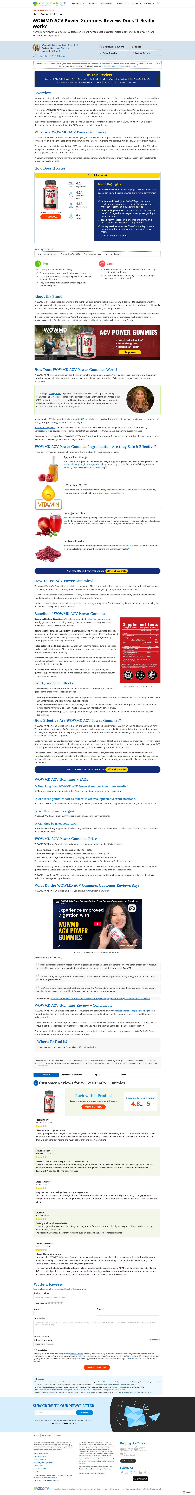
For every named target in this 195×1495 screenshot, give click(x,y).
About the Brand (91, 79)
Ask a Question (110, 53)
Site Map (37, 1472)
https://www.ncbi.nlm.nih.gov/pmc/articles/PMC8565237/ (136, 1392)
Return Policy (38, 1466)
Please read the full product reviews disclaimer (110, 1063)
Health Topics (78, 3)
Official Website (116, 571)
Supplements (106, 3)
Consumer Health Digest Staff (65, 45)
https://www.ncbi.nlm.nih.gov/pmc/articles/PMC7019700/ (128, 1387)
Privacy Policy (96, 1469)
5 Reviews (113, 46)
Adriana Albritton (61, 48)
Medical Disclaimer (102, 1461)
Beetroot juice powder (45, 427)
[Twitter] (136, 1472)
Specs (138, 46)
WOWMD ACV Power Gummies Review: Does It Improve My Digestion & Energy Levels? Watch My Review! (100, 998)
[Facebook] (122, 1472)
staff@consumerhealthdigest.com (45, 1478)
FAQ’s (99, 82)
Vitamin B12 (78, 419)
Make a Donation (128, 1461)
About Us (36, 1435)
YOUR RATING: (40, 1303)
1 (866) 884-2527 (53, 1480)
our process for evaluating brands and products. (117, 66)
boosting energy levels (127, 545)
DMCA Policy (58, 1435)
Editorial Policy (46, 1435)
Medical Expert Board (41, 1454)
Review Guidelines (76, 1354)
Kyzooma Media (143, 1489)
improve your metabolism (109, 493)
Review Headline (41, 1293)
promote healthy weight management (81, 464)
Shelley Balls (54, 393)
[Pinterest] (131, 1472)
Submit (84, 1412)
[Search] (158, 3)
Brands (92, 3)
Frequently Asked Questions (43, 1463)
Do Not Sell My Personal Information (92, 1473)
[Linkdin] (140, 1472)
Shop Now (50, 216)
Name (37, 1309)
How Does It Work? (107, 79)
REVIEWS (136, 3)
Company (148, 3)
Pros (73, 79)
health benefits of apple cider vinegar (132, 1010)
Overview (48, 79)
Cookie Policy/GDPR (40, 1469)
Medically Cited (43, 56)
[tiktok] (145, 1472)
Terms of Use (132, 1358)
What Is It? (59, 79)
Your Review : (40, 1318)
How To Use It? (135, 79)
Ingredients (122, 79)
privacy (58, 1423)
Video (123, 1074)
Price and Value (110, 82)
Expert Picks (122, 3)
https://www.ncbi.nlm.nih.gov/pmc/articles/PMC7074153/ (109, 1390)
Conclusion (132, 82)
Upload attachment (43, 1340)
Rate (67, 79)
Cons (80, 79)
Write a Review (142, 53)
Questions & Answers (72, 1074)
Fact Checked (59, 56)
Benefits (147, 79)
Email (100, 1309)
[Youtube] (127, 1472)
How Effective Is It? (86, 82)
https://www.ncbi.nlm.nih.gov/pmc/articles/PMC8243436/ (120, 1384)
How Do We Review (40, 1457)
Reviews (122, 82)
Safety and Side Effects (68, 82)
